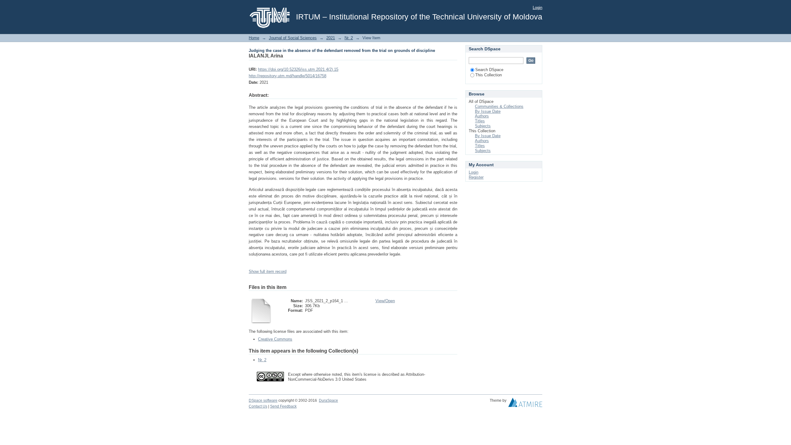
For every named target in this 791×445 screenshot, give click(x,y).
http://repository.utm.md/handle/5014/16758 (287, 76)
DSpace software (263, 400)
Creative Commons (275, 339)
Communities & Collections (499, 106)
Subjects (483, 126)
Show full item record (267, 271)
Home (254, 38)
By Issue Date (488, 111)
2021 (330, 38)
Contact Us (258, 406)
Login (537, 7)
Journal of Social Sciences (293, 38)
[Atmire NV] (525, 404)
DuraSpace (328, 400)
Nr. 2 (349, 38)
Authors (482, 116)
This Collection (488, 75)
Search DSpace (489, 69)
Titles (480, 121)
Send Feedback (283, 406)
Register (476, 177)
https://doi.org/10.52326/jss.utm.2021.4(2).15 (298, 69)
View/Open (385, 301)
